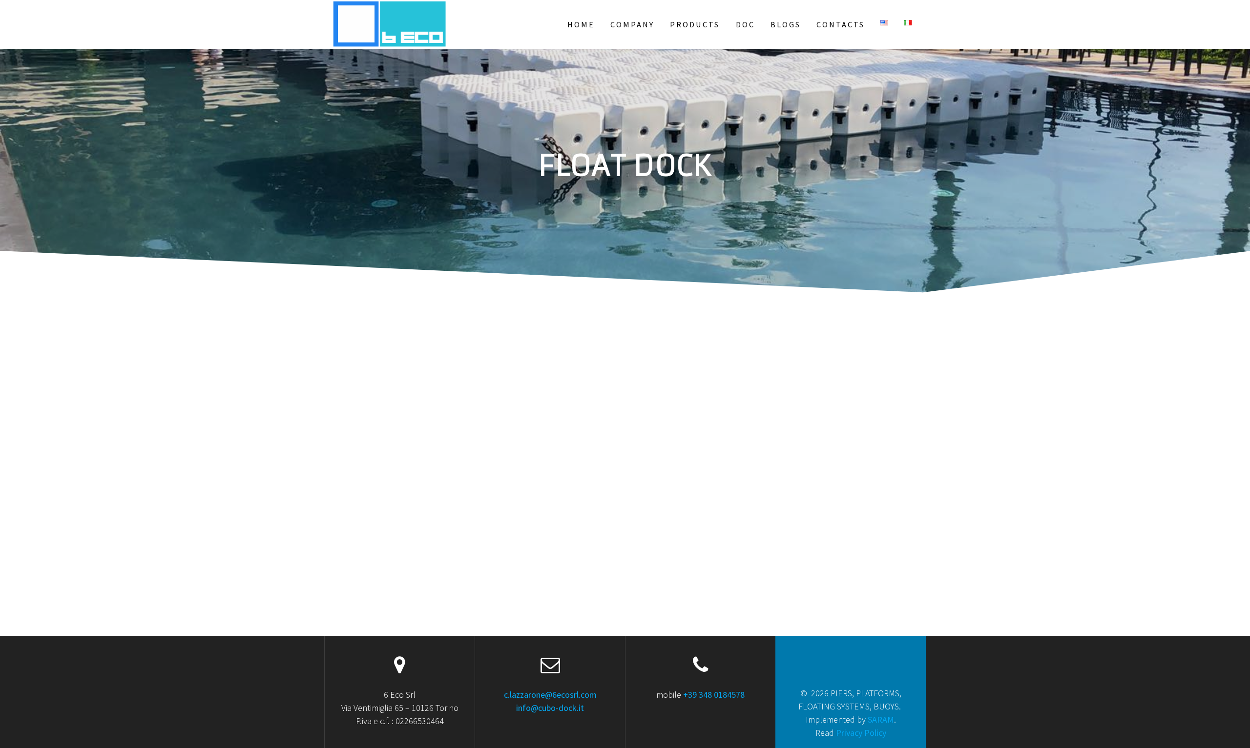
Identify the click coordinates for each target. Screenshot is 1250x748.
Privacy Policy (861, 732)
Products (695, 24)
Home (581, 24)
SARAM (881, 719)
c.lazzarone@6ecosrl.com (550, 694)
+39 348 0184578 (714, 694)
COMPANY (632, 24)
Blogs (786, 24)
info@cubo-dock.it (550, 707)
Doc (745, 24)
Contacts (840, 24)
